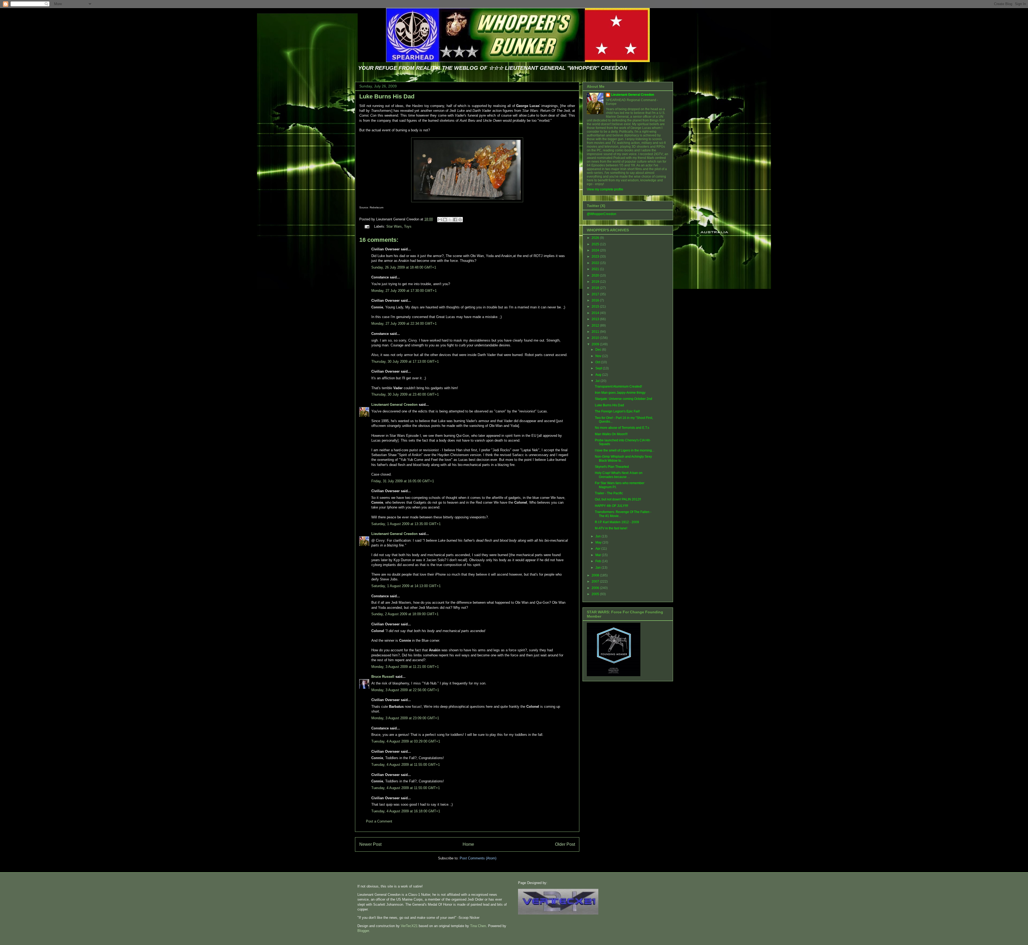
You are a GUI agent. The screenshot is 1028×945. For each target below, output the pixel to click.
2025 (596, 244)
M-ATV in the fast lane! (611, 528)
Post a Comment (379, 821)
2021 (596, 269)
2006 (596, 588)
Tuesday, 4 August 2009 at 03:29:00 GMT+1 (405, 741)
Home (468, 844)
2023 (596, 256)
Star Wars (394, 226)
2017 (596, 294)
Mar (598, 555)
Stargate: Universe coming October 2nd (623, 399)
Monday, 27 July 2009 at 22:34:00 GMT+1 (404, 324)
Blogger (363, 931)
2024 (596, 250)
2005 (596, 594)
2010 (596, 338)
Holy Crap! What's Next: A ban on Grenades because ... (618, 475)
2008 (596, 575)
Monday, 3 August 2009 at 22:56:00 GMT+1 (405, 690)
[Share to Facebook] (455, 219)
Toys (407, 226)
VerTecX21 (409, 926)
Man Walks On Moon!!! (611, 434)
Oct (598, 362)
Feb (598, 561)
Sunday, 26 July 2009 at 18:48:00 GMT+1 (403, 267)
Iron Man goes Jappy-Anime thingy (620, 393)
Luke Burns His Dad (386, 96)
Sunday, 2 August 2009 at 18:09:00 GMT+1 (405, 614)
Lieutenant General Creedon (394, 405)
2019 (596, 282)
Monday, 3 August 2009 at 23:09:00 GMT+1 (405, 718)
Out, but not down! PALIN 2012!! (618, 499)
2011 (596, 332)
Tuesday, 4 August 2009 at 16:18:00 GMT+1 (405, 811)
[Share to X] (450, 219)
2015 (596, 306)
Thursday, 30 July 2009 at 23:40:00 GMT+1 (405, 394)
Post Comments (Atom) (478, 858)
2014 (596, 313)
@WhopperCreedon (601, 214)
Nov (598, 356)
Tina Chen (478, 926)
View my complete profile (605, 189)
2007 (596, 581)
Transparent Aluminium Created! (618, 386)
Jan (598, 567)
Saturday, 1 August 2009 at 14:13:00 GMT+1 (406, 586)
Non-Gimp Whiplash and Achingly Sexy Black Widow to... (623, 458)
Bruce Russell (382, 677)
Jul (597, 381)
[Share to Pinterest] (460, 219)
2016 (596, 300)
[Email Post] (367, 226)
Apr (598, 548)
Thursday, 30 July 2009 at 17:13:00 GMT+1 (405, 361)
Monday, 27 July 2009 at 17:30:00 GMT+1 (404, 291)
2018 (596, 288)
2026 (596, 238)
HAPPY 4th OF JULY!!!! (611, 506)
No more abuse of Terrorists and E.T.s (622, 428)
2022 (596, 263)
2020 (596, 275)
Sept (599, 368)
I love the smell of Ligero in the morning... (624, 450)
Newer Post (370, 844)
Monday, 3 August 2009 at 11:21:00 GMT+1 (405, 667)
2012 (596, 325)
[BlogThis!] (445, 219)
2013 (596, 319)
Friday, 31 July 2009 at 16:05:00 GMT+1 (402, 481)
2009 (596, 344)
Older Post (565, 844)
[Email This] (440, 219)
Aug (598, 375)
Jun (598, 536)
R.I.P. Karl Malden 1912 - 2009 (617, 522)
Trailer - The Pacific (609, 493)
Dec (598, 349)
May (598, 542)
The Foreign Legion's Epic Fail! (617, 411)
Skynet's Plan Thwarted (612, 467)
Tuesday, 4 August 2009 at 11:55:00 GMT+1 (405, 765)
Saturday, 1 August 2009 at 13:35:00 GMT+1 (406, 524)
